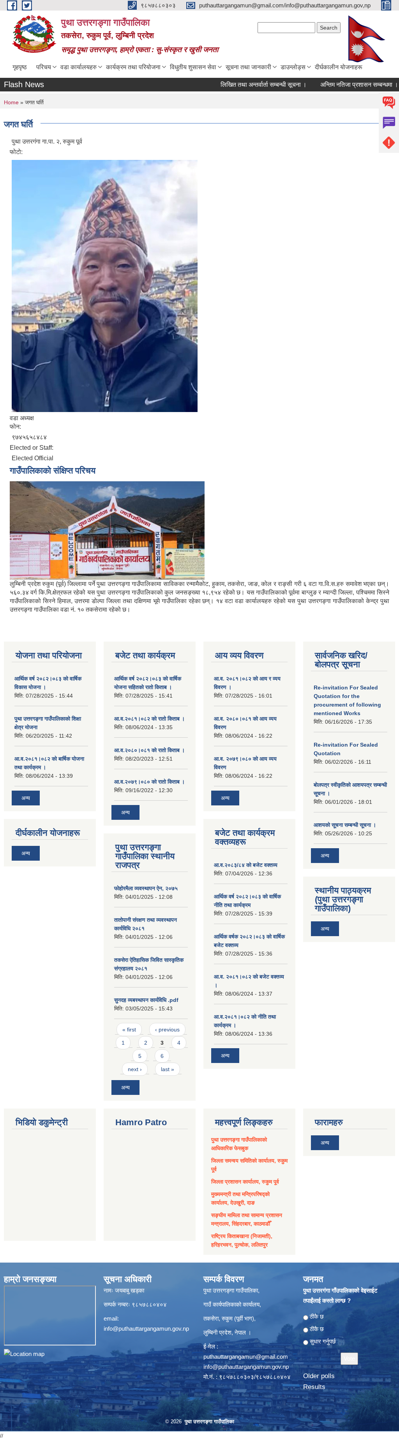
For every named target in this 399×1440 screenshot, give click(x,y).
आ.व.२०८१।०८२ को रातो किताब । (149, 719)
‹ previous (167, 1029)
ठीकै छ (317, 1316)
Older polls (319, 1376)
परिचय (43, 67)
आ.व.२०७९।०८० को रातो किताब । (149, 782)
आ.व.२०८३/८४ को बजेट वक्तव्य (245, 865)
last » (167, 1069)
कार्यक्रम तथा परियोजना (133, 67)
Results (314, 1387)
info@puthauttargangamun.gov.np (146, 1328)
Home (11, 102)
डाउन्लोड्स (293, 67)
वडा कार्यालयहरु (78, 67)
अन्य (25, 798)
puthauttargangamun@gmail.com (245, 1356)
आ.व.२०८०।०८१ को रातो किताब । (149, 750)
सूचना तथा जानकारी (248, 67)
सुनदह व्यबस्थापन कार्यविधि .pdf (146, 1000)
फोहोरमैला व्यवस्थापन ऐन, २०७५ (146, 888)
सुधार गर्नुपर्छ (323, 1341)
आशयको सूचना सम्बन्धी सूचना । (345, 825)
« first (129, 1029)
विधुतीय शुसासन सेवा (193, 67)
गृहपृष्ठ (19, 67)
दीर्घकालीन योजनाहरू (338, 67)
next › (135, 1069)
